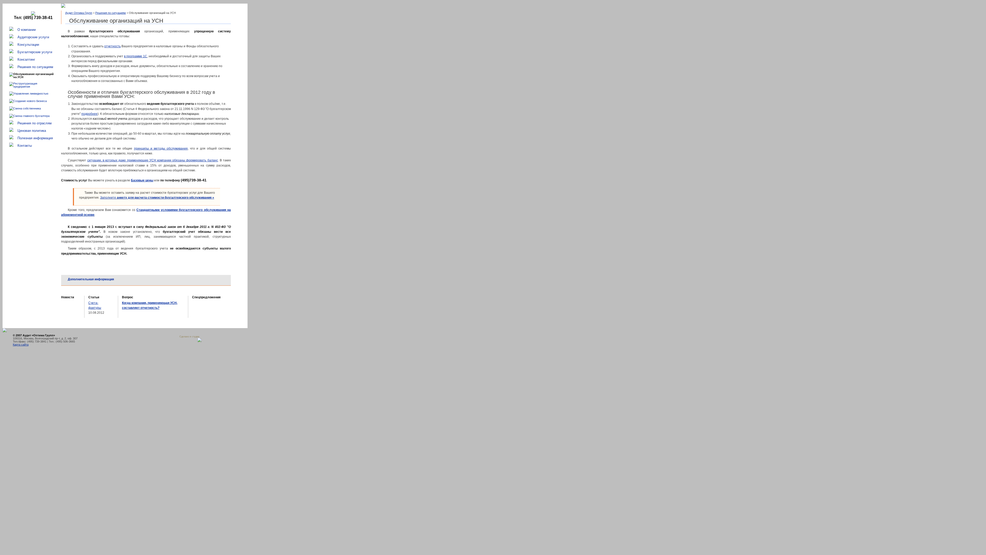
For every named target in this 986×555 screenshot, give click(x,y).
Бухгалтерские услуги (34, 52)
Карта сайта (21, 344)
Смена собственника (27, 108)
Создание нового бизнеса (30, 101)
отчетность (112, 46)
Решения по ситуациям (35, 67)
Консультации (28, 45)
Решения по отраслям (34, 123)
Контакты (24, 145)
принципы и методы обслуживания (161, 148)
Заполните (157, 197)
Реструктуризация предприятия (25, 85)
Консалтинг (26, 59)
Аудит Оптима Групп (78, 12)
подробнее (89, 114)
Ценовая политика (31, 131)
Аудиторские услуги (33, 37)
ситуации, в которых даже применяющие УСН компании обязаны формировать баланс (152, 160)
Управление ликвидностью (30, 93)
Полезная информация (35, 138)
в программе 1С (135, 56)
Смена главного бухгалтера (31, 115)
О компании (26, 30)
